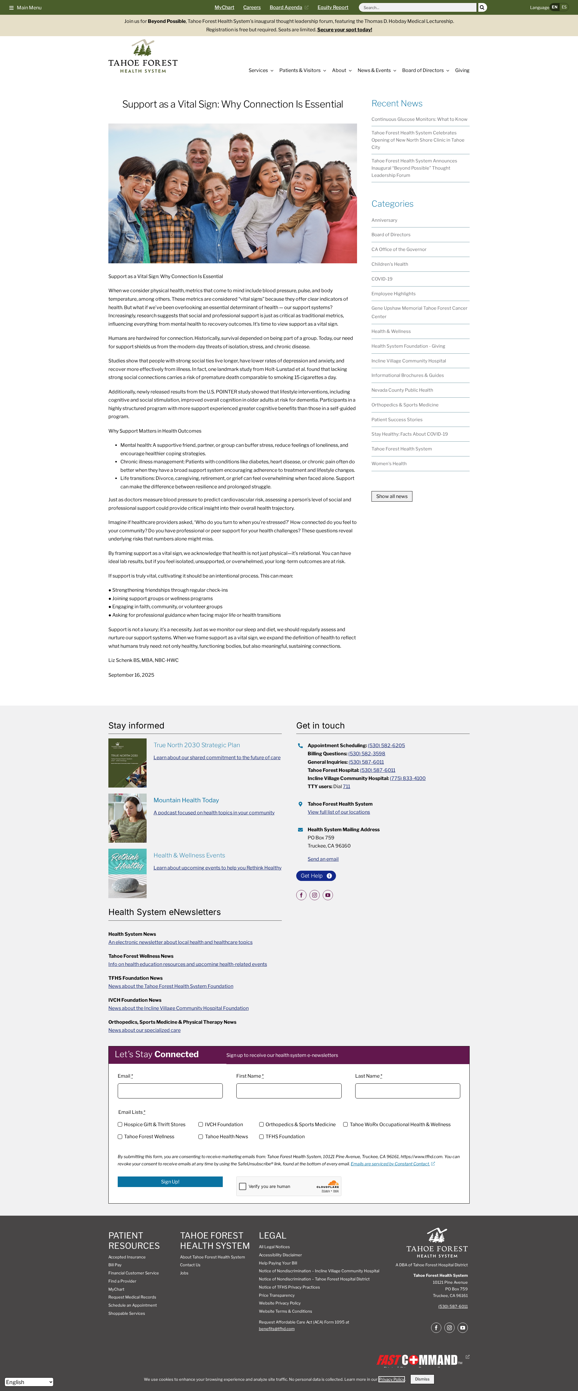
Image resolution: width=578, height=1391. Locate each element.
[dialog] (289, 1379)
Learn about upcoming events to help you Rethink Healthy (217, 868)
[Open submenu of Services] (270, 70)
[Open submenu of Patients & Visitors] (323, 70)
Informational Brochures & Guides (407, 375)
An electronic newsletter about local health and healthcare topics (180, 942)
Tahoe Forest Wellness (149, 1136)
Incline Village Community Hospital (408, 361)
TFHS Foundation (285, 1136)
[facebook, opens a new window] (301, 895)
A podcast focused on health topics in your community (214, 813)
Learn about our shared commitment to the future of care (217, 757)
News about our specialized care (144, 1030)
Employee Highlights (393, 293)
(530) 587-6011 (366, 762)
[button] (25, 7)
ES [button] (564, 7)
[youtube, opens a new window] (328, 895)
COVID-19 (382, 279)
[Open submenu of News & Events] (393, 70)
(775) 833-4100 (408, 778)
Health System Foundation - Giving (408, 346)
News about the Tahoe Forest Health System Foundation (170, 986)
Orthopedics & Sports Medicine (405, 405)
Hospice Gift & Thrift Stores (154, 1124)
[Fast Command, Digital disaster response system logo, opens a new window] (422, 1357)
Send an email (323, 859)
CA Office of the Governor (399, 249)
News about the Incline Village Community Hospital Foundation (178, 1008)
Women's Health (389, 463)
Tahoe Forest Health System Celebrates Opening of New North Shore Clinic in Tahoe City (418, 140)
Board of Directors (391, 234)
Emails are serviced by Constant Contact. (390, 1163)
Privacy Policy (391, 1379)
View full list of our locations (339, 812)
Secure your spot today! (344, 30)
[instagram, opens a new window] (314, 895)
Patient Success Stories (397, 419)
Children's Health (389, 264)
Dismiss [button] (422, 1379)
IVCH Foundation (224, 1124)
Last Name (368, 1076)
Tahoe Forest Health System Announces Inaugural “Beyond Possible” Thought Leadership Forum (414, 168)
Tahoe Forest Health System (401, 449)
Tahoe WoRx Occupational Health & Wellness (400, 1124)
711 (346, 786)
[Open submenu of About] (349, 70)
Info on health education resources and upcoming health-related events (187, 964)
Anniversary (384, 220)
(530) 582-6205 (386, 745)
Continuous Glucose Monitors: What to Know (419, 119)
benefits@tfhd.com (277, 1328)
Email (125, 1076)
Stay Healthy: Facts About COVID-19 (409, 434)
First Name (250, 1076)
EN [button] (555, 7)
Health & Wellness (391, 331)
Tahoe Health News (226, 1136)
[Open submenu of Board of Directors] (446, 70)
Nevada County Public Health (402, 390)
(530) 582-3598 (366, 754)
